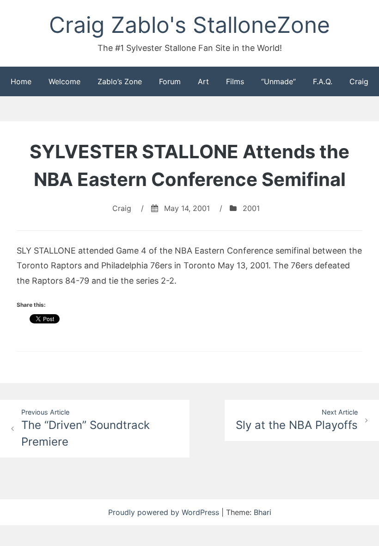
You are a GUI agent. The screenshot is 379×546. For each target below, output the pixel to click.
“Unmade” (278, 81)
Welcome (64, 81)
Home (21, 81)
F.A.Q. (322, 81)
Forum (170, 81)
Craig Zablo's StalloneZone (189, 24)
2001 (251, 208)
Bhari (262, 512)
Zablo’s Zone (120, 81)
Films (235, 81)
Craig (358, 81)
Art (203, 81)
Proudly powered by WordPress (164, 512)
